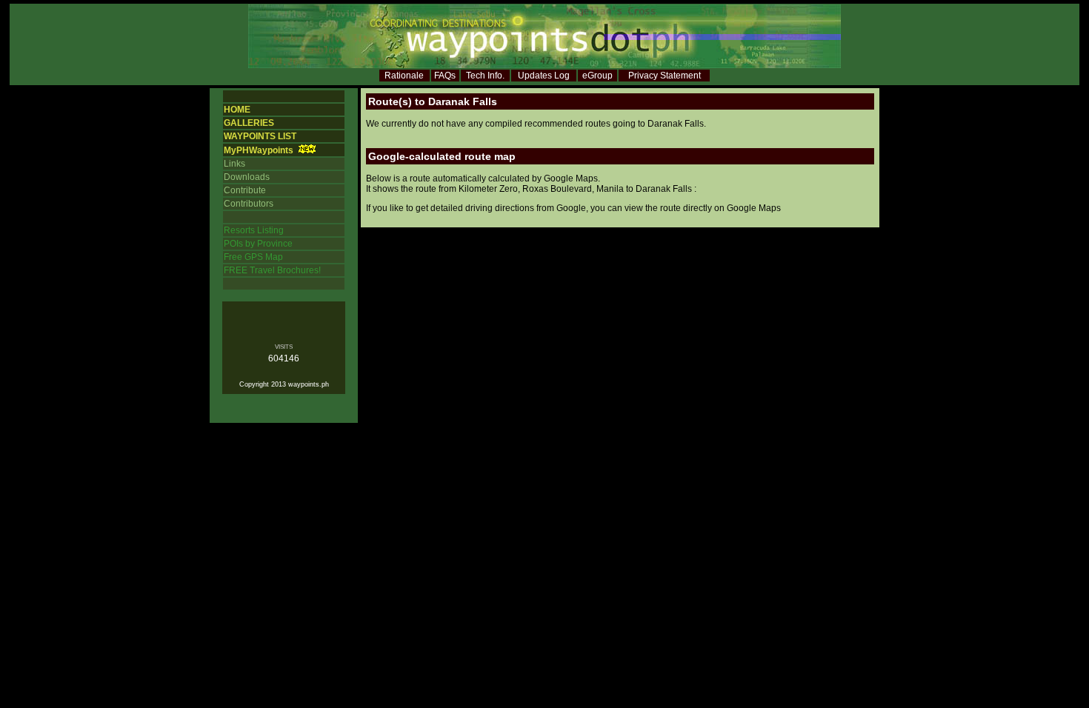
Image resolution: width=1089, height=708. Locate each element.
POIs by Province (258, 243)
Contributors (248, 203)
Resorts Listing (254, 230)
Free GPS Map (253, 257)
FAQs (445, 75)
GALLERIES (249, 123)
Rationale (404, 75)
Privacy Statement (664, 75)
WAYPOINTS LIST (260, 136)
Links (234, 163)
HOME (237, 109)
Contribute (245, 190)
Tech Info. (485, 75)
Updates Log (544, 75)
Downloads (247, 177)
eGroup (597, 75)
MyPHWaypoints (258, 150)
